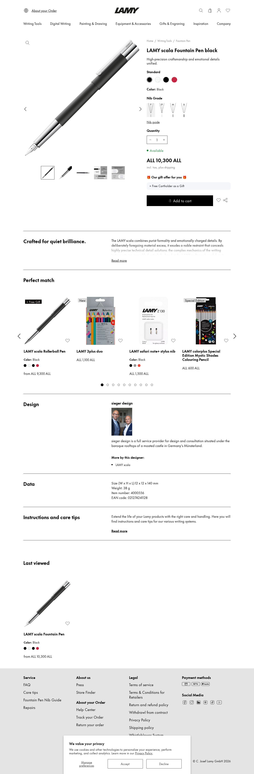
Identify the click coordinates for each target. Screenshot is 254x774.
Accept (125, 763)
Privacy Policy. (144, 753)
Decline (164, 763)
